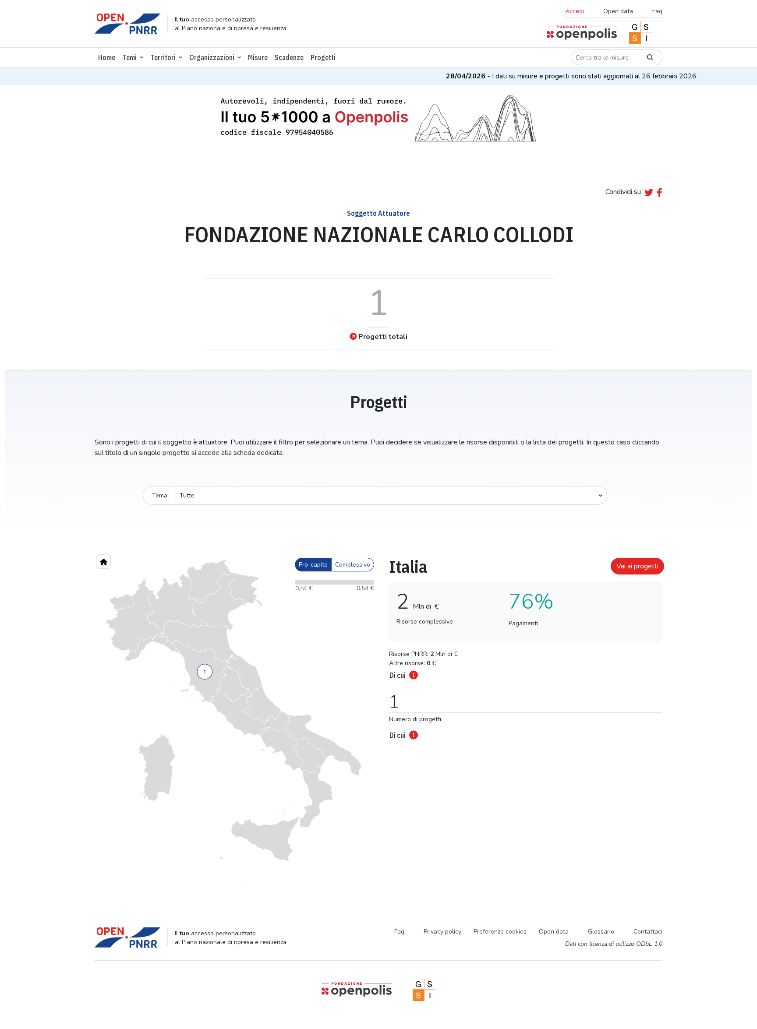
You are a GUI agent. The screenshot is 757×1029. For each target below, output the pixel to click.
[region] (234, 726)
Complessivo (352, 564)
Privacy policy (442, 931)
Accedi (574, 11)
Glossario (601, 931)
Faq (657, 11)
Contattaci (647, 931)
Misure (258, 57)
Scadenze (289, 57)
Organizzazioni (211, 57)
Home (106, 57)
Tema (159, 495)
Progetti (323, 57)
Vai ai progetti (637, 566)
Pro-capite (313, 564)
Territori (163, 57)
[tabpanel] (523, 646)
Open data (618, 11)
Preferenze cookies (500, 931)
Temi (129, 57)
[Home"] (103, 561)
